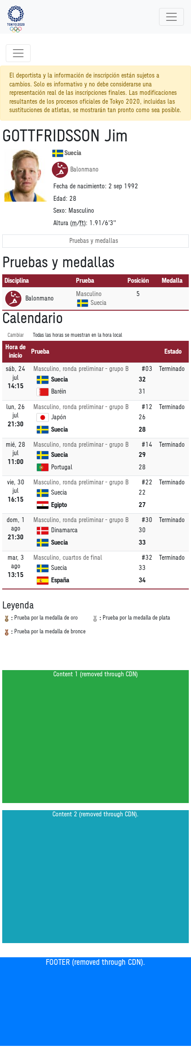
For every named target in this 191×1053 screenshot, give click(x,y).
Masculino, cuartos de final (67, 558)
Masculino (89, 294)
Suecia (72, 153)
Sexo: (60, 211)
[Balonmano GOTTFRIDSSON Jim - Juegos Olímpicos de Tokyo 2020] (15, 17)
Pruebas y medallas (93, 241)
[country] (82, 303)
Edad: (60, 199)
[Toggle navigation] (171, 17)
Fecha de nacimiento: (80, 186)
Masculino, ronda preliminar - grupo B (80, 369)
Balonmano (84, 169)
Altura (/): (70, 223)
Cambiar (16, 335)
